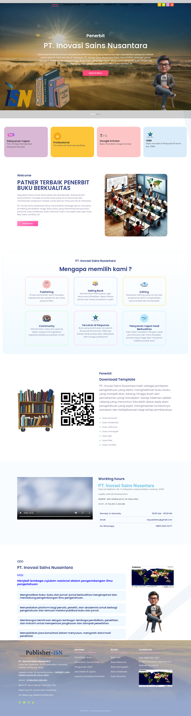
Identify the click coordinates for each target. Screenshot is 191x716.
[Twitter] (163, 4)
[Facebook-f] (159, 4)
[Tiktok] (172, 4)
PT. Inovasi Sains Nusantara (126, 485)
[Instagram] (168, 4)
